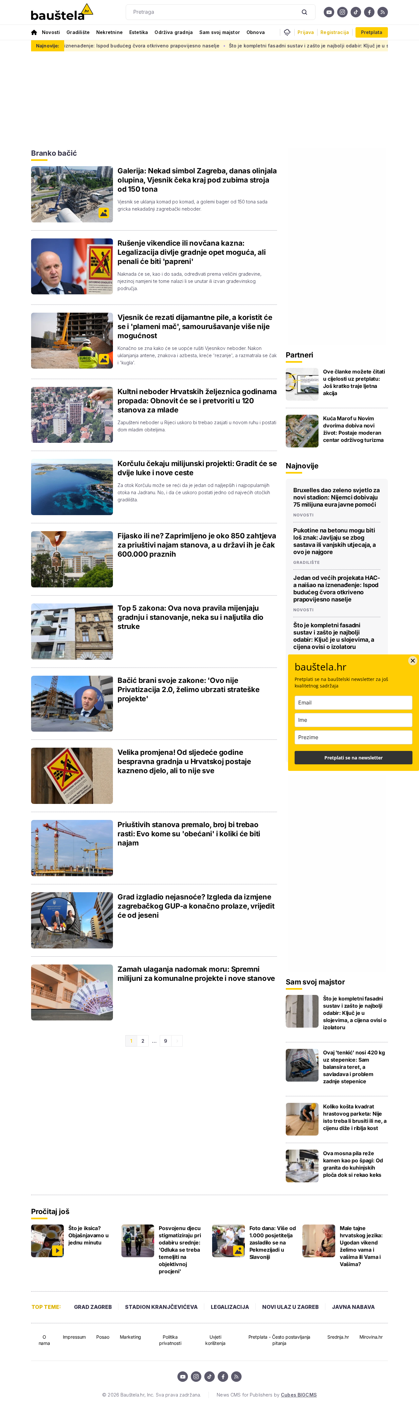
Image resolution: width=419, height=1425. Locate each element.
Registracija (334, 32)
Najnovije (302, 465)
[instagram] (342, 12)
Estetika (138, 32)
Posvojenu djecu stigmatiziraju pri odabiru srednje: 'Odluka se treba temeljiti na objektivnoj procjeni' (180, 1250)
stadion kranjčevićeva (161, 1307)
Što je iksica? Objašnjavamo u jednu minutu (88, 1235)
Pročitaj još (50, 1211)
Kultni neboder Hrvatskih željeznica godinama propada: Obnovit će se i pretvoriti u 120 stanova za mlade (197, 400)
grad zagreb (93, 1307)
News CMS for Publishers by (267, 1395)
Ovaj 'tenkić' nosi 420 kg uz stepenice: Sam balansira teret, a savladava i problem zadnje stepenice (354, 1067)
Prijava (306, 32)
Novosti (51, 32)
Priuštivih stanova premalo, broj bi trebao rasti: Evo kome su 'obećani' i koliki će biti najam (189, 833)
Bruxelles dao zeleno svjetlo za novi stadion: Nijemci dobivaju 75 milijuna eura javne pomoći (336, 497)
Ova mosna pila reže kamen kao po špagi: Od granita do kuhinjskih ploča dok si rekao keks (353, 1164)
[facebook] (369, 12)
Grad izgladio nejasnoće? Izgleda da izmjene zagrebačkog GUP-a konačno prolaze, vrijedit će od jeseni (196, 906)
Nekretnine (109, 32)
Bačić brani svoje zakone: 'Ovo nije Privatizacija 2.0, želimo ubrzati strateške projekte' (189, 689)
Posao (102, 1337)
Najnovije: (47, 45)
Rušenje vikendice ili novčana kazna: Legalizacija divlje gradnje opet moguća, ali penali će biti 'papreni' (191, 252)
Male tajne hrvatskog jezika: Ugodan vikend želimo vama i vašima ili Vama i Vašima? (361, 1246)
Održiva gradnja (174, 32)
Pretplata (371, 32)
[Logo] (62, 12)
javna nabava (353, 1307)
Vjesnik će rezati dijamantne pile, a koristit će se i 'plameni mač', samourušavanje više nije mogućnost (195, 326)
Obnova (255, 32)
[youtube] (329, 12)
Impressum (74, 1337)
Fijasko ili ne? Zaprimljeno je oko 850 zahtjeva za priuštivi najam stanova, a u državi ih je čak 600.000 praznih (197, 544)
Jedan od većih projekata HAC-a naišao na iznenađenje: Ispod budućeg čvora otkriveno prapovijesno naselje (336, 588)
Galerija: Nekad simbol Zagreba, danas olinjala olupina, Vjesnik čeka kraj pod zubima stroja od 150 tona (197, 179)
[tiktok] (356, 12)
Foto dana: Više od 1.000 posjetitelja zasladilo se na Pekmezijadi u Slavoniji (272, 1242)
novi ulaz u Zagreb (290, 1307)
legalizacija (230, 1307)
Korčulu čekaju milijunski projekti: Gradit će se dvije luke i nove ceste (197, 468)
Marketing (130, 1337)
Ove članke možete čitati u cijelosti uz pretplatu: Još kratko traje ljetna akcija (354, 382)
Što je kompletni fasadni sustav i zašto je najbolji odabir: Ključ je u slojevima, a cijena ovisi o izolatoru (333, 636)
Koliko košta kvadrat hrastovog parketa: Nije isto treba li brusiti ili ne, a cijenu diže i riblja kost (355, 1117)
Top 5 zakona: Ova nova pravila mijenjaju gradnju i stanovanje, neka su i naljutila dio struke (191, 617)
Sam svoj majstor (219, 32)
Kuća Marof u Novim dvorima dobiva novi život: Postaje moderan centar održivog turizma (353, 429)
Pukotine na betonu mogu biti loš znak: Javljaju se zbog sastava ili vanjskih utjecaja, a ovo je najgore (334, 541)
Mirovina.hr (371, 1337)
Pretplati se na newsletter (353, 758)
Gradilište (78, 32)
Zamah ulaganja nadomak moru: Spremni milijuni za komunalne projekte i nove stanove (196, 973)
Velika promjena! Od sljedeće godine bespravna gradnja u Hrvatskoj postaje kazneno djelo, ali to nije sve (184, 761)
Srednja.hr (338, 1337)
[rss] (382, 12)
